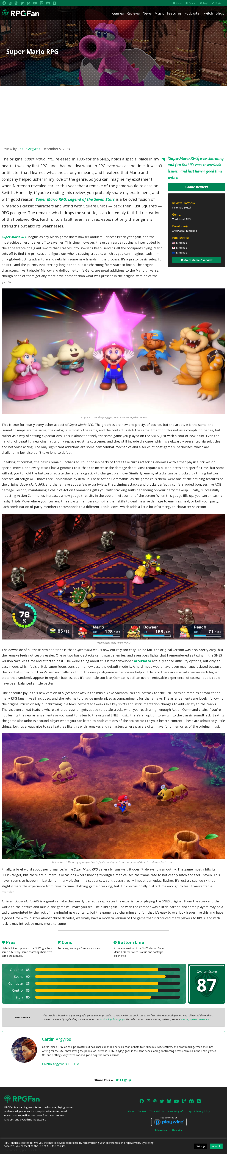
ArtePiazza (142, 661)
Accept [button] (216, 1146)
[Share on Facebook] (121, 1080)
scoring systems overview (195, 1019)
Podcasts (191, 13)
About (179, 3)
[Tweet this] (117, 1080)
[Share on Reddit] (125, 1080)
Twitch (207, 13)
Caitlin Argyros (29, 149)
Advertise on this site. (169, 1130)
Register (219, 3)
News (147, 13)
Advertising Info (175, 1111)
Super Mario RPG (14, 237)
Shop (220, 13)
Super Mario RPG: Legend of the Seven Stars (75, 199)
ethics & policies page (112, 1019)
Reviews (133, 13)
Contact (192, 3)
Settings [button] (200, 1146)
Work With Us (157, 1111)
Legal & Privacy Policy (199, 1111)
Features (174, 13)
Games (118, 13)
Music (159, 13)
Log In (206, 3)
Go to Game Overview (198, 260)
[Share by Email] (130, 1080)
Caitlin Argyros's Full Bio (60, 1064)
